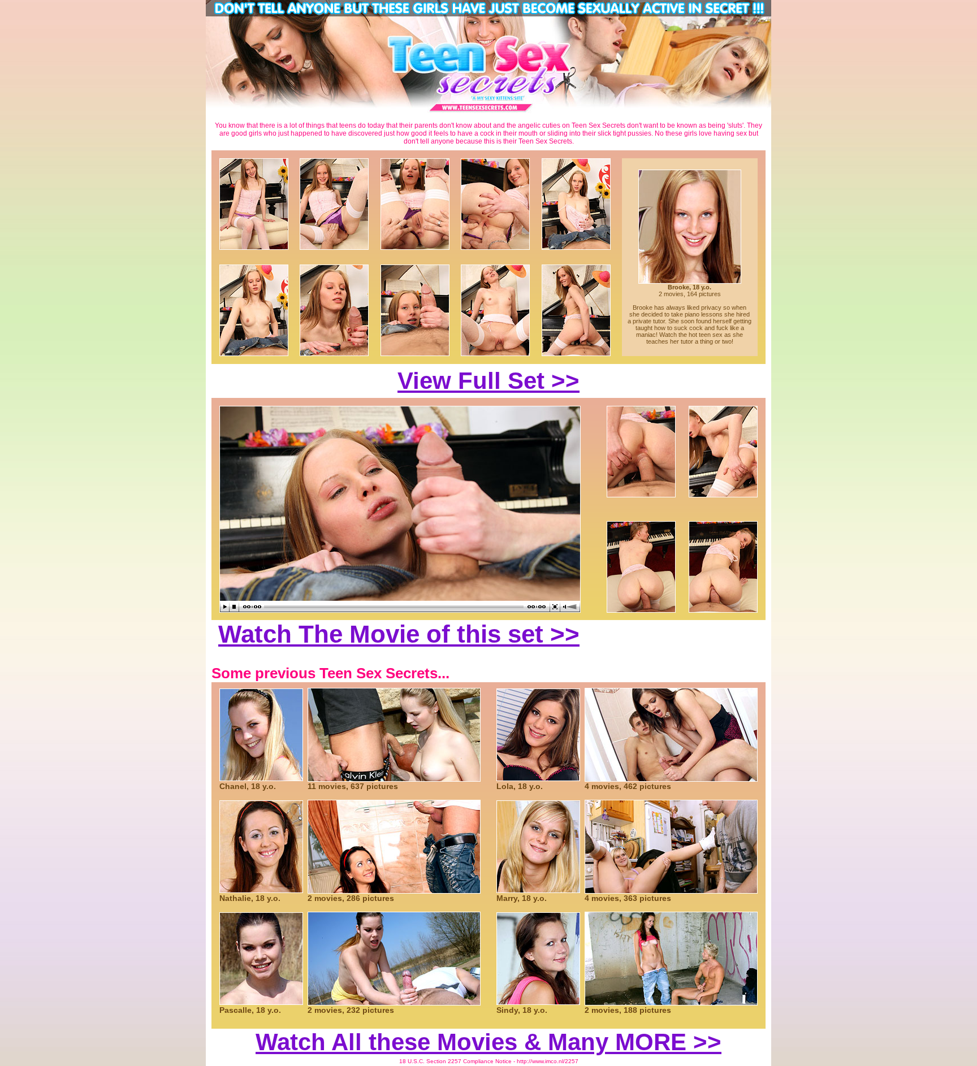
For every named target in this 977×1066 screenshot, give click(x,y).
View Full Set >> (488, 380)
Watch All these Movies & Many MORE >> (488, 1042)
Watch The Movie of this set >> (399, 634)
